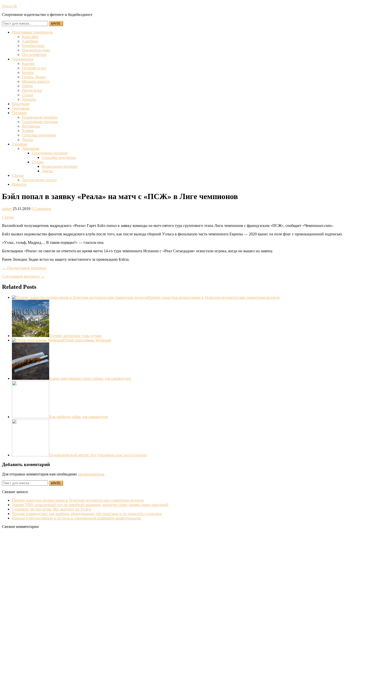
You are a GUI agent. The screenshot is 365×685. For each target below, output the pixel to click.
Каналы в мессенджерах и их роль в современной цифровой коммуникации (76, 518)
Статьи (38, 162)
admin (7, 209)
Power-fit (9, 6)
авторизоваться (91, 474)
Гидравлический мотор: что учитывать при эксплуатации (98, 455)
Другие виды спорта (39, 180)
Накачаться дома (36, 50)
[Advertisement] (39, 607)
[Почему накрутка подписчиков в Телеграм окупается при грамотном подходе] (80, 297)
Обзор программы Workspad (87, 340)
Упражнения (22, 59)
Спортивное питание (40, 122)
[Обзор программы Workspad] (38, 340)
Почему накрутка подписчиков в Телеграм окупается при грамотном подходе (214, 297)
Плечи (27, 86)
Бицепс (28, 72)
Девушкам (20, 108)
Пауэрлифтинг (34, 54)
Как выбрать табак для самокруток (78, 417)
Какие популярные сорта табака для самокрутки (90, 378)
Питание (19, 113)
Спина (27, 95)
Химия (28, 130)
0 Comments (41, 209)
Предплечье (32, 90)
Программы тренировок (32, 32)
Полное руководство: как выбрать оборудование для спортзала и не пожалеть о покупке (87, 514)
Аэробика (30, 41)
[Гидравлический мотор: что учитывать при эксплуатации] (30, 455)
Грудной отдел (34, 68)
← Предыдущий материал (24, 268)
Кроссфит (30, 37)
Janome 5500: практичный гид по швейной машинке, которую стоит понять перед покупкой (90, 505)
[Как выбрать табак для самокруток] (30, 417)
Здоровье (19, 144)
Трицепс (29, 99)
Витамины (31, 126)
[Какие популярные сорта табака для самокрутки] (30, 378)
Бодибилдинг (33, 45)
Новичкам (20, 104)
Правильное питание (40, 117)
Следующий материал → (23, 276)
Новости (19, 184)
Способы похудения (39, 135)
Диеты (27, 139)
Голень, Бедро (33, 77)
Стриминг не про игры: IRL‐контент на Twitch (51, 509)
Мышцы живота (35, 81)
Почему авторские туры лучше (75, 336)
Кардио (28, 63)
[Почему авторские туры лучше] (30, 336)
